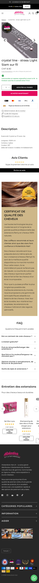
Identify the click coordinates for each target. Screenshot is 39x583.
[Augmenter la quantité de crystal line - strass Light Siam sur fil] (9, 87)
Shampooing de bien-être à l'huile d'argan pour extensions (26, 424)
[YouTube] (14, 495)
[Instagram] (9, 495)
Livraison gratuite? (10, 342)
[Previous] (5, 40)
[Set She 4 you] (10, 407)
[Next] (34, 40)
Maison (4, 20)
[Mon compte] (29, 13)
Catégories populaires (17, 506)
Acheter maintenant (19, 93)
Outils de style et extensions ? (15, 369)
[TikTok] (24, 495)
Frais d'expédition (7, 71)
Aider (5, 521)
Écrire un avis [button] (19, 170)
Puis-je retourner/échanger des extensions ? (15, 348)
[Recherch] (33, 13)
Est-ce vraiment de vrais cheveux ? (17, 336)
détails (27, 6)
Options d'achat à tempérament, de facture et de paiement (17, 362)
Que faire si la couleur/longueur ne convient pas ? (17, 355)
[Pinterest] (19, 495)
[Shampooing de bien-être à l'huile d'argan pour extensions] (26, 407)
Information (10, 513)
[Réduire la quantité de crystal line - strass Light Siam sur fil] (3, 87)
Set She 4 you (9, 421)
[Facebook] (4, 495)
